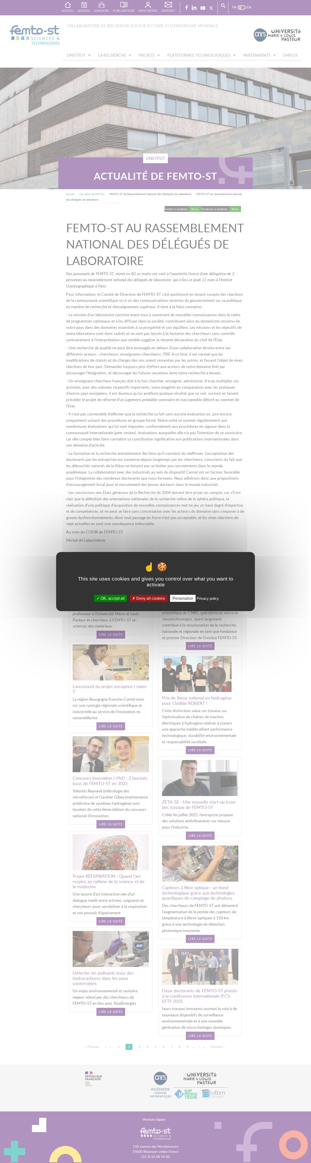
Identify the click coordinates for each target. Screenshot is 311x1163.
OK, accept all (112, 598)
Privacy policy (208, 598)
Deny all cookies (150, 598)
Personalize (183, 598)
